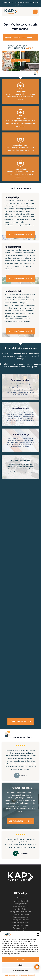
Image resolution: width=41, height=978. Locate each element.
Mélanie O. (24, 853)
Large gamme (21, 91)
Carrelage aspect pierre (21, 914)
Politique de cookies (11, 975)
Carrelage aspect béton (20, 925)
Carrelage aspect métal (20, 923)
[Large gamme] (20, 85)
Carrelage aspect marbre (20, 920)
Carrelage (20, 898)
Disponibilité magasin (20, 145)
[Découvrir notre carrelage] (20, 57)
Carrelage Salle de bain (20, 901)
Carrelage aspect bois (20, 917)
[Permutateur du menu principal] (35, 12)
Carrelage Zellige (20, 909)
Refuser (20, 965)
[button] (38, 934)
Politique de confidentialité (27, 975)
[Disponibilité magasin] (20, 139)
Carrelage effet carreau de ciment (20, 912)
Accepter (20, 959)
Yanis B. (24, 775)
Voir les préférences (20, 970)
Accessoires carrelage (20, 928)
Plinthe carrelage (20, 931)
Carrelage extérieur (20, 904)
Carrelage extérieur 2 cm (20, 906)
